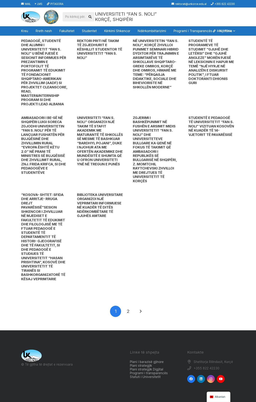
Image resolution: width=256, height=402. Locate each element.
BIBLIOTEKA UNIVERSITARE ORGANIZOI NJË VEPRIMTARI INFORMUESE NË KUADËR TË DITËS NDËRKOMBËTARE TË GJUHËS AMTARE (100, 205)
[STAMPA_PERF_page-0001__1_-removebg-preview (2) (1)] (51, 16)
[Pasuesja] (140, 311)
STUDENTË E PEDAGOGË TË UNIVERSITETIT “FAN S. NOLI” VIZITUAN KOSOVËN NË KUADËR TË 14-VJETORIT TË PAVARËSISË (211, 126)
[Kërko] (89, 16)
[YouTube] (221, 379)
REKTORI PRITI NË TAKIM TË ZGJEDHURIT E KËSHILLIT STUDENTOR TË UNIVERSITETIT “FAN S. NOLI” (99, 49)
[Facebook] (191, 379)
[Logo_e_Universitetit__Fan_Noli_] (30, 17)
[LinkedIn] (201, 379)
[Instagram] (211, 379)
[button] (54, 31)
